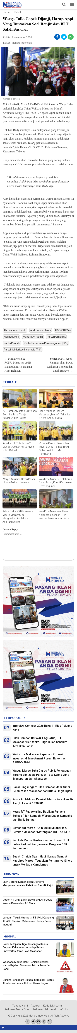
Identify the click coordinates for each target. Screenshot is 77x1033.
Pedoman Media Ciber (16, 1009)
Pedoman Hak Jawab (44, 1009)
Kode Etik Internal (52, 1005)
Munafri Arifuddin (33, 336)
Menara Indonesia (22, 42)
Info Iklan (65, 1009)
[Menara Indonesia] (12, 7)
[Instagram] (44, 1021)
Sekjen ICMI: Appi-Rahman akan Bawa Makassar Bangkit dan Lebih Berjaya (60, 364)
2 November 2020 (22, 37)
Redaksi (35, 1005)
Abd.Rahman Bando (15, 330)
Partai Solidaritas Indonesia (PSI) (22, 349)
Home (6, 12)
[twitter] (64, 37)
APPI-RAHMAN (63, 330)
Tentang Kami (20, 1005)
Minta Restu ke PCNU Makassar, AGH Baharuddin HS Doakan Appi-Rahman (18, 364)
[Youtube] (38, 1021)
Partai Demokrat (56, 336)
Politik (18, 12)
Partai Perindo (12, 343)
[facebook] (57, 37)
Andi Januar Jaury (40, 330)
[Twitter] (33, 1021)
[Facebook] (27, 1021)
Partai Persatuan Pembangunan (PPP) (46, 343)
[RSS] (49, 1021)
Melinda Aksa (11, 336)
